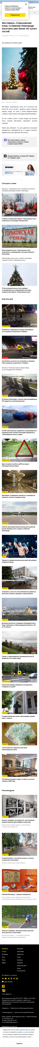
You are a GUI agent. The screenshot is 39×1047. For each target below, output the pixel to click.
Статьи (4, 951)
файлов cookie (23, 1032)
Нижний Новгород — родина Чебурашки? (16, 893)
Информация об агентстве (9, 1026)
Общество (20, 954)
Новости (5, 948)
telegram (8, 978)
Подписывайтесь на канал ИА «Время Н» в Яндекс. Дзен (21, 157)
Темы (3, 960)
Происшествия (21, 965)
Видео (4, 962)
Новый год (26, 35)
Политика (20, 948)
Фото (3, 957)
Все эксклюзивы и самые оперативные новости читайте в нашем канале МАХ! (18, 142)
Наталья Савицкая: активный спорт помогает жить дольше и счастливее (18, 930)
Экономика (20, 951)
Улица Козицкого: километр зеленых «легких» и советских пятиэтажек (18, 857)
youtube (6, 978)
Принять (20, 1043)
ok (11, 978)
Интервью (5, 954)
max (17, 978)
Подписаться (15, 15)
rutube (14, 978)
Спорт (19, 957)
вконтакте (3, 978)
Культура (20, 960)
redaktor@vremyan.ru (12, 1022)
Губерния (20, 962)
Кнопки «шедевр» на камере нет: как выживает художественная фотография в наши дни (18, 819)
